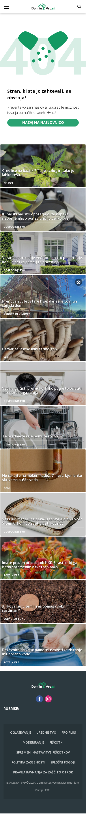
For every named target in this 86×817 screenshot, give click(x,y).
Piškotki (56, 742)
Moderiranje (33, 742)
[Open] (11, 6)
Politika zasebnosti (28, 762)
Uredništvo (46, 732)
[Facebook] (39, 698)
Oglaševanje (20, 732)
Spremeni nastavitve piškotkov (43, 752)
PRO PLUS (69, 732)
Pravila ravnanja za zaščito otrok (43, 772)
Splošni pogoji (62, 762)
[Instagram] (48, 698)
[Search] (79, 6)
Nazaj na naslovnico (43, 122)
